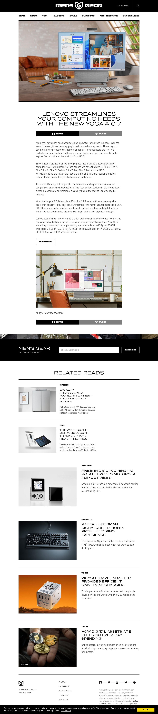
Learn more (45, 242)
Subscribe (130, 350)
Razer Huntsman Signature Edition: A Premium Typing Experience (102, 529)
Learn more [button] (66, 711)
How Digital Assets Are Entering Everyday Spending (106, 635)
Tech (45, 16)
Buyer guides (131, 16)
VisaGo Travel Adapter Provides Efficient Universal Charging (106, 582)
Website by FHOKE (25, 692)
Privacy (63, 695)
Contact (64, 686)
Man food (88, 16)
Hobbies (86, 466)
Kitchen (64, 385)
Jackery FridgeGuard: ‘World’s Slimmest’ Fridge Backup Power (76, 396)
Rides (33, 16)
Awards (64, 699)
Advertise (65, 691)
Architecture (109, 16)
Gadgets (59, 16)
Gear (22, 16)
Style (73, 16)
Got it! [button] (145, 710)
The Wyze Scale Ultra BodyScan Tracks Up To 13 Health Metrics (74, 434)
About (63, 682)
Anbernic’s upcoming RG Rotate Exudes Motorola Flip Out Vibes (108, 474)
